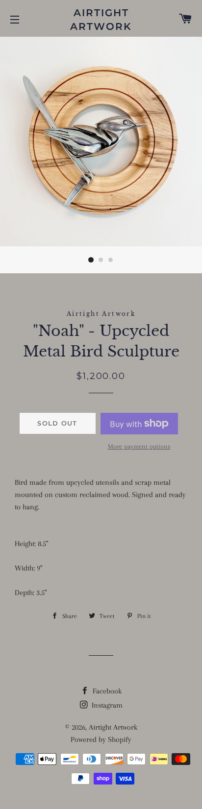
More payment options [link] (139, 446)
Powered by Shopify (101, 739)
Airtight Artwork (101, 19)
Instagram (106, 705)
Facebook (106, 691)
